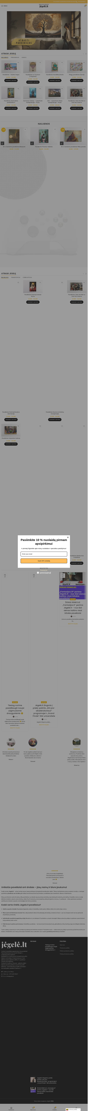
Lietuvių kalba (72, 1109)
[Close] (68, 537)
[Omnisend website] (44, 572)
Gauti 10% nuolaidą (44, 561)
